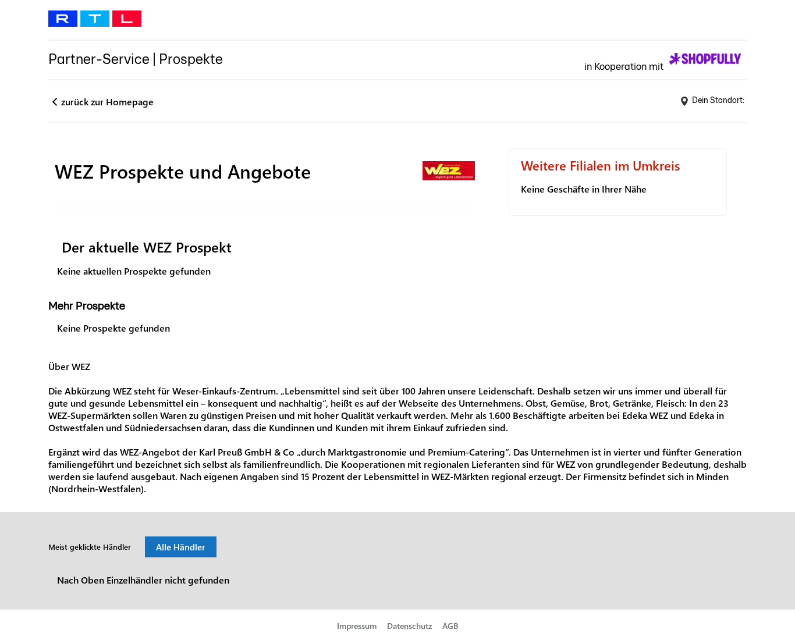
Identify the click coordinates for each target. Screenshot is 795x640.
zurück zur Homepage (107, 101)
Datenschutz (409, 625)
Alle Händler (180, 547)
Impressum (357, 625)
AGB (450, 625)
